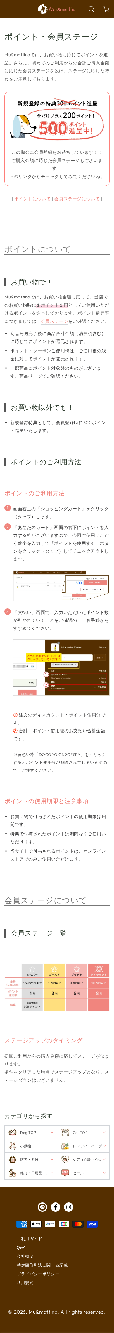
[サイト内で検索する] (91, 9)
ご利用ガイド (29, 1238)
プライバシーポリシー (38, 1273)
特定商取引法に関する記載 (42, 1265)
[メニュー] (7, 9)
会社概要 (25, 1256)
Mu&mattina (43, 1312)
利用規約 (25, 1282)
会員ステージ (54, 321)
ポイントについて (32, 199)
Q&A (21, 1247)
